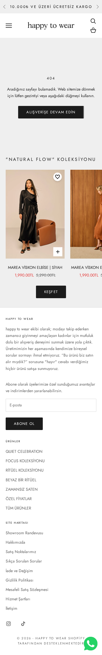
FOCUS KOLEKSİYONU (25, 461)
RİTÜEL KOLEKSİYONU (25, 470)
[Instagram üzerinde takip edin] (8, 624)
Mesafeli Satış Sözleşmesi (27, 589)
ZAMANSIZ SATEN (22, 489)
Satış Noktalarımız (21, 551)
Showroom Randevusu (24, 533)
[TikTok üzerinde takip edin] (23, 624)
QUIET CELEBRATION (24, 451)
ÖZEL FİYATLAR (19, 499)
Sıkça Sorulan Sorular (24, 561)
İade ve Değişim (19, 571)
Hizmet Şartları (18, 599)
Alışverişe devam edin (50, 112)
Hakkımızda (15, 542)
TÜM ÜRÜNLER (18, 508)
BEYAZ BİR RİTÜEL (21, 480)
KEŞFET (51, 291)
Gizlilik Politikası (19, 580)
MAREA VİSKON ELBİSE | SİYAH (35, 267)
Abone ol (24, 423)
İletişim (11, 608)
